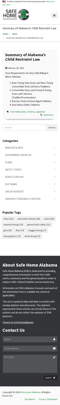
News (14, 34)
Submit (48, 377)
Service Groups (14, 176)
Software (11, 184)
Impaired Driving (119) (13, 224)
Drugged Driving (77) (37, 230)
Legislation (40, 111)
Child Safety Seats (18, 111)
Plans (8, 162)
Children (30, 111)
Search (51, 127)
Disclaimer (30, 399)
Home (5, 34)
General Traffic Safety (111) (38, 224)
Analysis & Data (14, 147)
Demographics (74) (12, 236)
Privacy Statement (48, 399)
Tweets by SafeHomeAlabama (18, 322)
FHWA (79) (20, 230)
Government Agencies (18, 155)
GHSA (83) (8, 230)
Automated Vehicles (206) (29, 218)
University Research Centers (22, 198)
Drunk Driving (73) (32, 236)
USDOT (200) (49, 218)
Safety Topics (13, 169)
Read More (48, 115)
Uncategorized (14, 191)
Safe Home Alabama (30, 392)
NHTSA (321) (8, 218)
